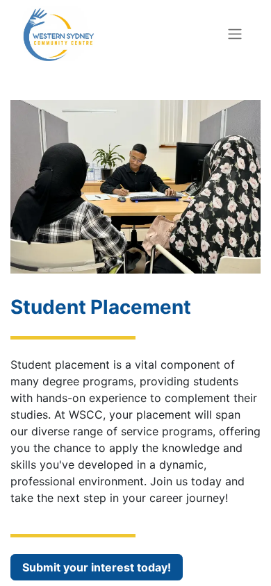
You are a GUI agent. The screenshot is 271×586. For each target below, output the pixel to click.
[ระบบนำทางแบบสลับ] (234, 33)
